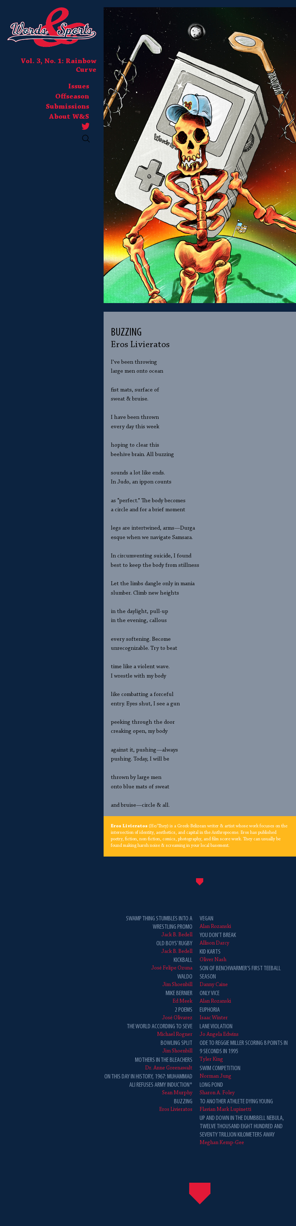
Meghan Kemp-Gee (242, 1130)
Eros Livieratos (175, 1105)
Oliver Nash (213, 956)
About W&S (69, 117)
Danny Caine (240, 976)
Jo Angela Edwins (219, 1030)
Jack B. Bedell (159, 926)
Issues (78, 86)
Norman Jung (220, 1072)
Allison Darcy (218, 939)
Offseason (72, 96)
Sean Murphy (148, 1084)
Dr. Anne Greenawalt (163, 1064)
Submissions (67, 106)
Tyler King (244, 1051)
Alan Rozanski (215, 922)
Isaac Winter (214, 1014)
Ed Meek (179, 997)
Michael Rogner (159, 1030)
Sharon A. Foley (217, 1089)
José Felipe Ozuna (171, 964)
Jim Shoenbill (177, 980)
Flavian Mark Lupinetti (236, 1105)
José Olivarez (177, 1014)
